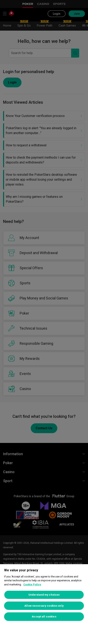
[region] (44, 594)
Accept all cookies (44, 616)
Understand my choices (44, 594)
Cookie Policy (32, 584)
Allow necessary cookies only (44, 605)
